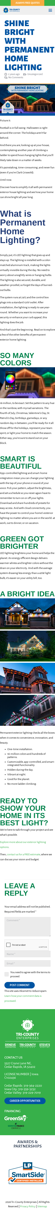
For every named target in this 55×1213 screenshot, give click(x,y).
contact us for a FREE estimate (23, 854)
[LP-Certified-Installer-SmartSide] (27, 1173)
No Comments (15, 77)
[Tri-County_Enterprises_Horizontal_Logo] (11, 10)
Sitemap (42, 1206)
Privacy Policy (27, 1206)
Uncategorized (35, 74)
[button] (50, 10)
